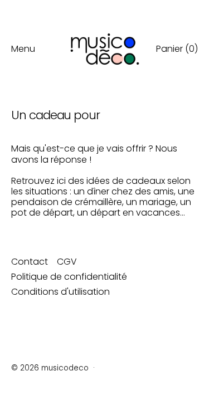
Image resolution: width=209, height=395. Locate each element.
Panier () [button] (177, 48)
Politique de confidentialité (69, 276)
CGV (67, 261)
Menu (23, 48)
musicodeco (65, 368)
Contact (29, 261)
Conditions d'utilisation (60, 291)
